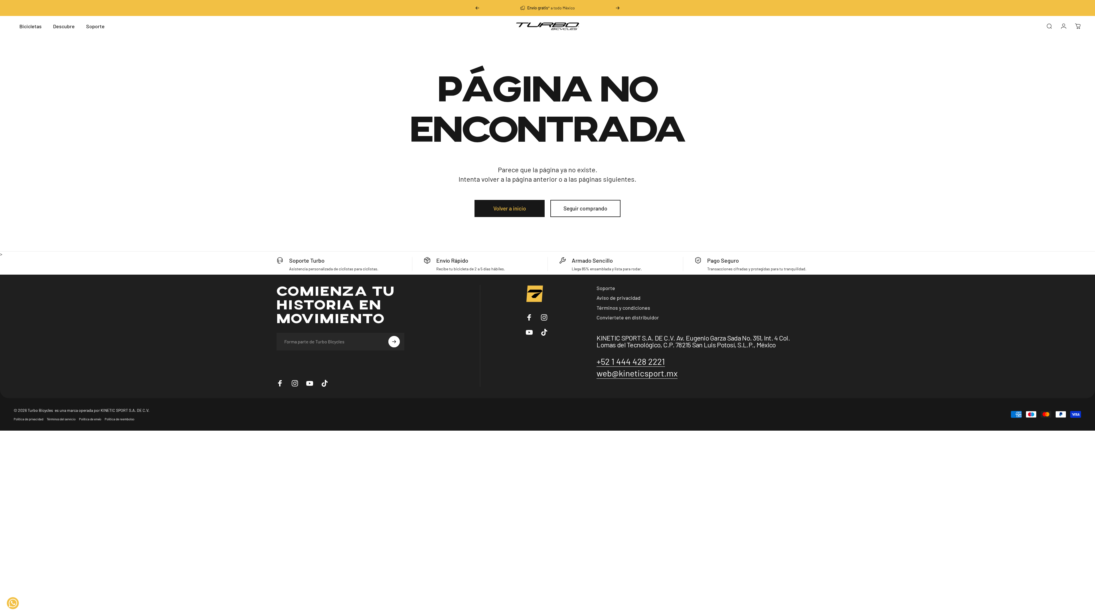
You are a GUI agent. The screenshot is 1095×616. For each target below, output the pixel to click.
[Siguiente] (617, 8)
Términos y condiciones (623, 308)
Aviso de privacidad (618, 298)
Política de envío (90, 419)
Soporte (606, 288)
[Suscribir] (394, 341)
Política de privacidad (28, 419)
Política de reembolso (119, 419)
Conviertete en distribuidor (628, 317)
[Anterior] (477, 8)
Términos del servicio (61, 419)
